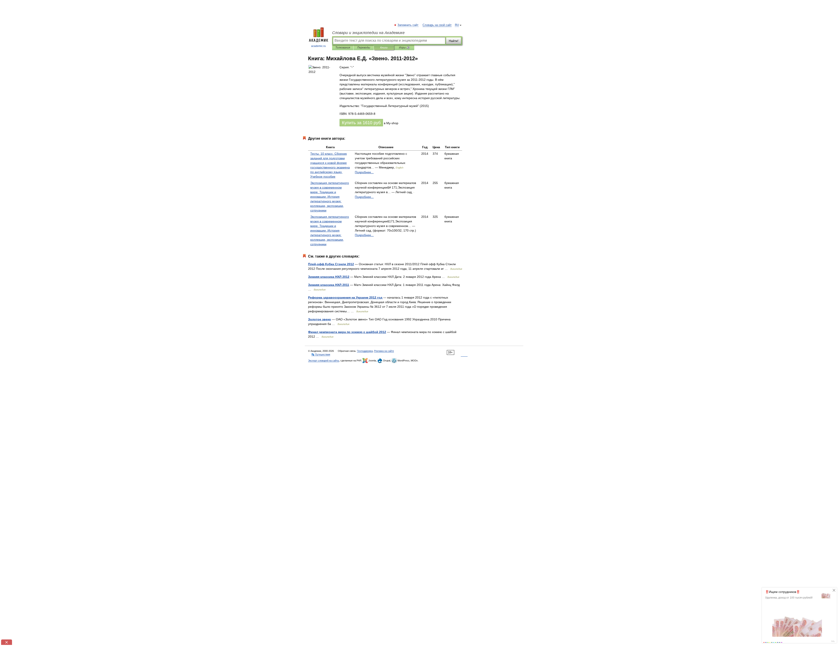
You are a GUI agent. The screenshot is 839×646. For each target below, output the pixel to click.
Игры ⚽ (404, 47)
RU (457, 25)
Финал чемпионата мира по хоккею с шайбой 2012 (347, 332)
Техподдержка (365, 351)
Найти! (453, 41)
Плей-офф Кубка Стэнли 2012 (331, 264)
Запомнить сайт (408, 25)
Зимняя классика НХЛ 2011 (328, 285)
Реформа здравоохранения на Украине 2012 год (345, 297)
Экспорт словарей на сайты (323, 360)
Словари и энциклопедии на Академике (368, 33)
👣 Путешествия (320, 354)
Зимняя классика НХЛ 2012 (328, 276)
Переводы (363, 47)
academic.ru (318, 46)
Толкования (342, 47)
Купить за (361, 122)
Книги (384, 47)
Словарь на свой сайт (437, 25)
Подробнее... (364, 172)
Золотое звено (319, 319)
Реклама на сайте (384, 351)
